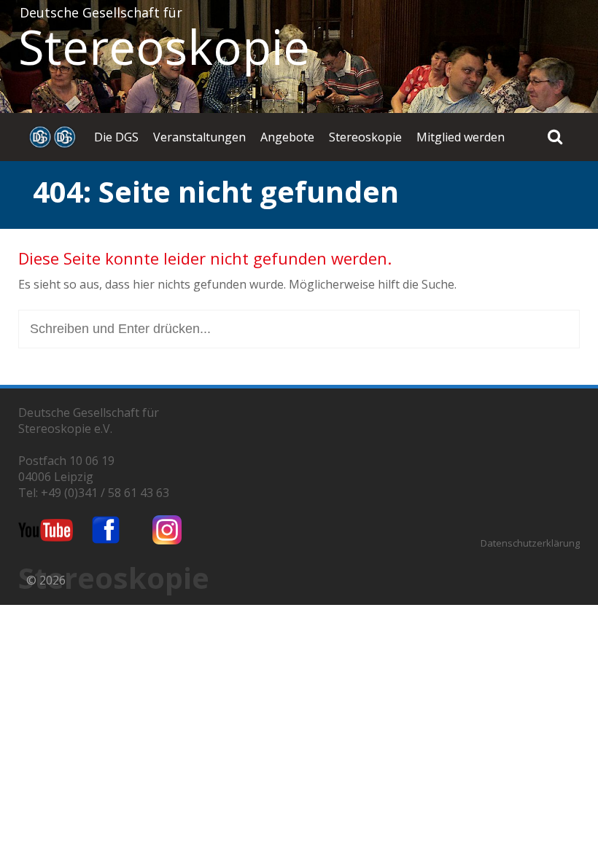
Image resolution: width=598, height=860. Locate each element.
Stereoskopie (164, 47)
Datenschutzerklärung (530, 543)
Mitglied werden (460, 137)
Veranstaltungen (199, 137)
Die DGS (116, 137)
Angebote (287, 137)
